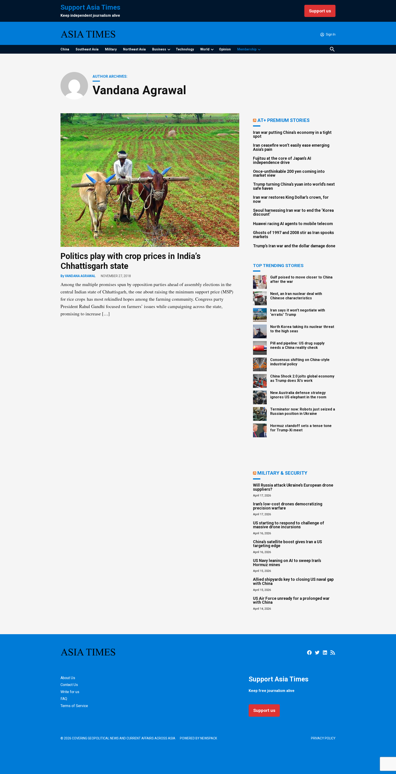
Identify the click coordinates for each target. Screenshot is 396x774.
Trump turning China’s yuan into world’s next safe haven (294, 186)
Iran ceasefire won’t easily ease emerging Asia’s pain (291, 147)
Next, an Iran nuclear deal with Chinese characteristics (296, 296)
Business (159, 49)
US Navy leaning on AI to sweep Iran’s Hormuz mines (287, 562)
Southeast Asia (87, 49)
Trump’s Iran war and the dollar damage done (294, 246)
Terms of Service (74, 706)
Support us (320, 11)
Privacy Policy (323, 738)
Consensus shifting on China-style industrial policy (300, 362)
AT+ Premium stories (283, 120)
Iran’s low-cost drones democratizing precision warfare (287, 506)
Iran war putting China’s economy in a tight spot (292, 134)
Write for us (69, 692)
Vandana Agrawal (80, 276)
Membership (246, 49)
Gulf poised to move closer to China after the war (301, 279)
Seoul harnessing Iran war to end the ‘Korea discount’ (293, 212)
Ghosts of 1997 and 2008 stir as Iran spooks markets (293, 234)
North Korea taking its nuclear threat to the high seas (302, 329)
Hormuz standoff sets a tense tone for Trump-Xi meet (301, 428)
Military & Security (282, 473)
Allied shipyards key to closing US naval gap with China (293, 581)
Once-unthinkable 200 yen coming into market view (289, 173)
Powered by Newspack (198, 738)
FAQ (63, 699)
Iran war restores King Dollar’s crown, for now (291, 199)
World (204, 49)
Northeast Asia (134, 49)
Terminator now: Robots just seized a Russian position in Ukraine (302, 411)
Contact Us (69, 685)
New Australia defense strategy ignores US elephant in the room (298, 395)
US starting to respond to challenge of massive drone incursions (288, 525)
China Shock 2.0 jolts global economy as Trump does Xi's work (302, 378)
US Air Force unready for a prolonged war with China (291, 600)
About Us (67, 678)
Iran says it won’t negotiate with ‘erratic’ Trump (297, 312)
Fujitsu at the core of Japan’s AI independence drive (282, 160)
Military (111, 49)
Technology (185, 49)
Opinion (225, 49)
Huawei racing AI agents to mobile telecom (293, 223)
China (64, 49)
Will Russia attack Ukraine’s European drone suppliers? (293, 487)
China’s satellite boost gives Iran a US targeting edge (287, 544)
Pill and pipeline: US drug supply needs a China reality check (297, 345)
